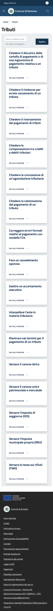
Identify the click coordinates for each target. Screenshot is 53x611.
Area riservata (10, 518)
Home (5, 21)
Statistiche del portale (13, 559)
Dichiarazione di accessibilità (16, 538)
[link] (19, 77)
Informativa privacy (12, 528)
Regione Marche (10, 3)
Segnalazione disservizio (14, 579)
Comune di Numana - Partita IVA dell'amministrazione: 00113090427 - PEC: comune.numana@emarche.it (22, 593)
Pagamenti (8, 569)
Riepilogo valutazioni (13, 574)
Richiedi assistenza (12, 553)
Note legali (8, 533)
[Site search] (47, 11)
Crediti (6, 523)
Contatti (7, 543)
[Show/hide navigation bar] (4, 11)
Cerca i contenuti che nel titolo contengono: (15, 41)
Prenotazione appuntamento (16, 548)
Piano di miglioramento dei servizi (18, 584)
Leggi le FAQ (9, 564)
